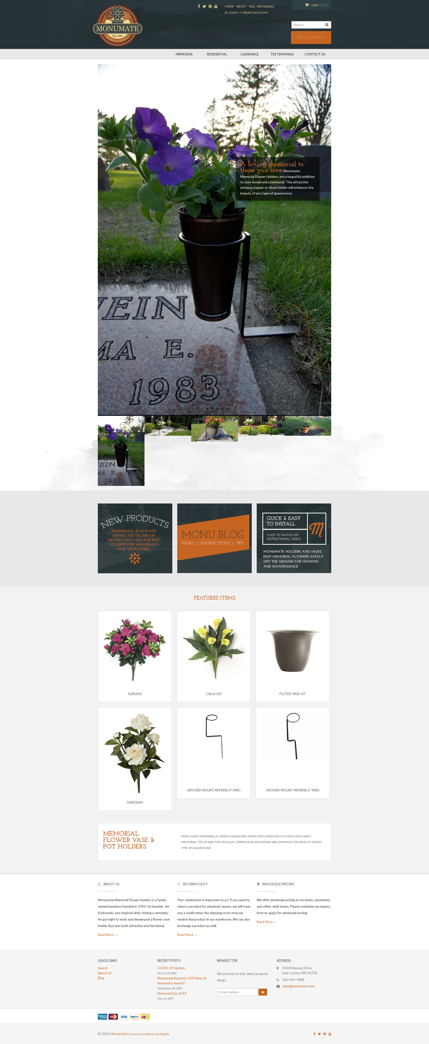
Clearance (250, 54)
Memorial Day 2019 (172, 993)
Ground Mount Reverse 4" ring (214, 790)
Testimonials (282, 54)
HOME (229, 6)
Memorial (184, 54)
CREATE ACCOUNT (255, 12)
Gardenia (135, 802)
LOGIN (232, 12)
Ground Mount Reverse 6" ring (293, 790)
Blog (101, 978)
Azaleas (135, 694)
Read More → (108, 935)
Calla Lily (214, 694)
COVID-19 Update (171, 968)
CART (315, 5)
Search (102, 968)
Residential (217, 54)
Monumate (118, 1034)
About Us (104, 973)
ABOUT (241, 6)
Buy (141, 765)
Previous (92, 238)
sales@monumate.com (298, 986)
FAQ (251, 6)
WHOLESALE (265, 6)
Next (336, 238)
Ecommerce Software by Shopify (149, 1034)
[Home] (118, 26)
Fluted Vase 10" (293, 694)
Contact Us (315, 54)
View (129, 765)
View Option (134, 670)
